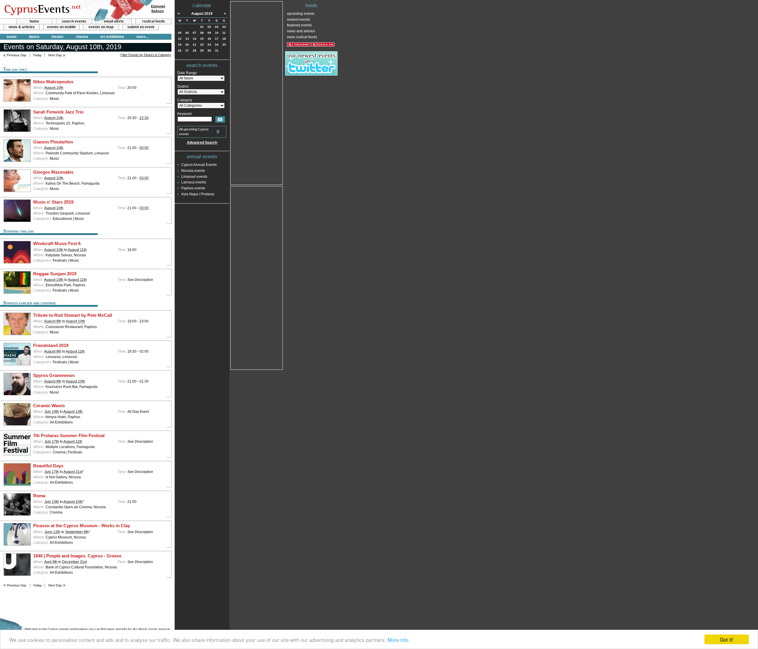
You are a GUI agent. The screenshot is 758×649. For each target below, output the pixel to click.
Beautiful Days (48, 465)
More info (398, 639)
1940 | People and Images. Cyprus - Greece (77, 556)
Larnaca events (193, 182)
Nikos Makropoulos (53, 81)
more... (142, 37)
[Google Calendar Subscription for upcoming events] (323, 44)
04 (224, 26)
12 (180, 38)
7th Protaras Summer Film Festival (69, 435)
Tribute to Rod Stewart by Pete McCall (72, 315)
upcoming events (300, 14)
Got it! (726, 639)
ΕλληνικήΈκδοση (158, 8)
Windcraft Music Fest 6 (57, 243)
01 (202, 26)
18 (224, 38)
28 (194, 50)
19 (180, 44)
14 (194, 38)
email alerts (114, 21)
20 (187, 44)
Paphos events (193, 188)
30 (209, 50)
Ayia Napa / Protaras (197, 194)
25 (224, 44)
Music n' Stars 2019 (53, 202)
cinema (82, 37)
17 (217, 38)
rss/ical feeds (153, 21)
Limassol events (194, 177)
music (12, 37)
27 (187, 50)
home (34, 21)
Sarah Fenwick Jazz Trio (58, 112)
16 (209, 38)
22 (202, 44)
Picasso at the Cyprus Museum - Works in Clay (81, 525)
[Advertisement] (256, 92)
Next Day (55, 55)
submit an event (140, 27)
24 (217, 44)
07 (194, 32)
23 (209, 44)
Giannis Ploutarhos (53, 142)
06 (187, 32)
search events (74, 21)
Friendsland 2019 (50, 345)
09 (209, 32)
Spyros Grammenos (54, 375)
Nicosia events (193, 171)
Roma (39, 495)
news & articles (22, 27)
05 (180, 32)
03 (217, 26)
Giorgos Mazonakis (53, 172)
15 (202, 38)
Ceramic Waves (49, 405)
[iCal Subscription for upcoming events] (298, 44)
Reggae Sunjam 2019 (54, 273)
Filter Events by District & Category (146, 55)
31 (217, 50)
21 (194, 44)
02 (209, 26)
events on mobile (61, 27)
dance (34, 37)
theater (58, 37)
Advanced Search (202, 142)
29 (202, 50)
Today (37, 55)
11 (224, 32)
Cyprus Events (42, 9)
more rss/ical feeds (302, 37)
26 (180, 50)
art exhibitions (112, 37)
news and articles (301, 31)
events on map (101, 27)
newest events (298, 19)
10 (217, 32)
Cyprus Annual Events (199, 165)
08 (202, 32)
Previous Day (16, 55)
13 (187, 38)
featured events (299, 25)
